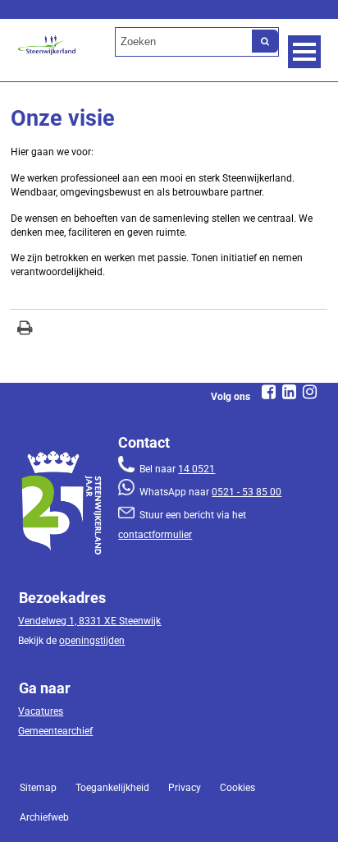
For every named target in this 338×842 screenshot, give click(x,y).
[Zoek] (265, 41)
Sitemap (38, 788)
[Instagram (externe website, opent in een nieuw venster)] (310, 392)
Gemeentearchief (55, 731)
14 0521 (196, 469)
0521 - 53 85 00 (246, 492)
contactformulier (155, 535)
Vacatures (40, 711)
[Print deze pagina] (25, 330)
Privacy (184, 788)
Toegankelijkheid (112, 788)
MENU (304, 51)
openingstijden (92, 640)
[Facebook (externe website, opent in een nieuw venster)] (269, 392)
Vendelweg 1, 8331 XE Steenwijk (89, 621)
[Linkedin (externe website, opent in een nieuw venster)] (290, 392)
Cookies (237, 788)
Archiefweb (44, 817)
